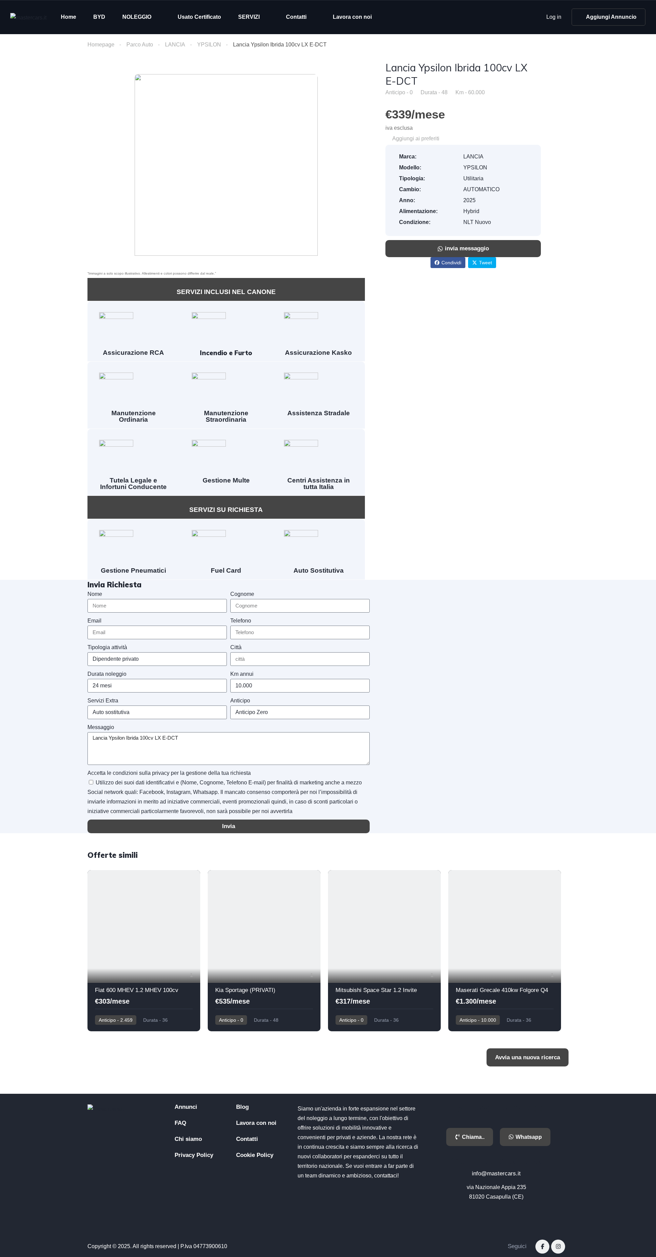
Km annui (242, 674)
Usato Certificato (199, 17)
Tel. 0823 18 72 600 (496, 1109)
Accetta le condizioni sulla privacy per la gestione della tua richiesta (169, 773)
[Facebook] (542, 1247)
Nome (94, 594)
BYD (99, 17)
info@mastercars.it (496, 1173)
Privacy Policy (194, 1155)
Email (94, 621)
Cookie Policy (254, 1155)
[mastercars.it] (28, 17)
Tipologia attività (107, 647)
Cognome (242, 594)
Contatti (296, 17)
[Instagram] (558, 1247)
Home (68, 17)
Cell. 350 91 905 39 (496, 1161)
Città (236, 647)
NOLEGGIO (136, 17)
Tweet (485, 262)
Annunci (186, 1107)
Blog (242, 1107)
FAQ (180, 1123)
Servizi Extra (102, 700)
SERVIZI (249, 17)
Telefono (240, 621)
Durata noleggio (106, 674)
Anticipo (240, 700)
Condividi (451, 262)
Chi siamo (188, 1139)
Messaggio (100, 727)
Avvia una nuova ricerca (527, 1057)
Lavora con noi (352, 17)
